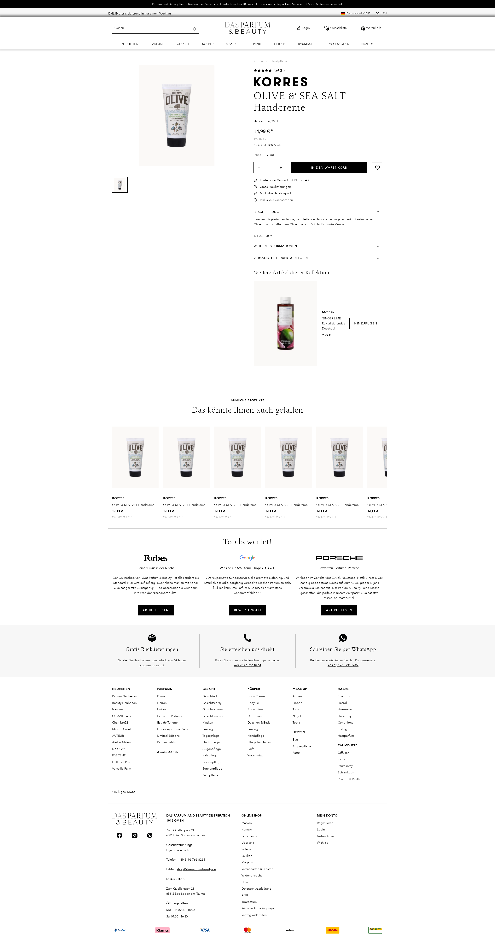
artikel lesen (156, 610)
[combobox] (155, 28)
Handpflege (279, 61)
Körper (258, 61)
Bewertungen (247, 610)
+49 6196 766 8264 (191, 860)
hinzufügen (365, 323)
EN (385, 13)
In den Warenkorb (329, 168)
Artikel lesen (339, 610)
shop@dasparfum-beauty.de (196, 869)
